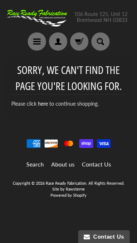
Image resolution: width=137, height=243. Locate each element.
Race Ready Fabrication (66, 183)
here (43, 104)
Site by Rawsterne (68, 189)
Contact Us (96, 164)
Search (35, 164)
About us (63, 164)
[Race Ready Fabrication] (37, 17)
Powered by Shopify (68, 195)
